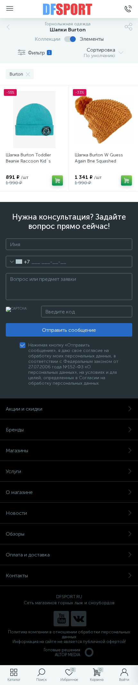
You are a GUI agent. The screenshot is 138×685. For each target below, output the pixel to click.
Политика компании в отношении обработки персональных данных (69, 634)
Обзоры (15, 534)
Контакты (17, 575)
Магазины (17, 450)
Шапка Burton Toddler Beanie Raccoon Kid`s (28, 158)
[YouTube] (61, 618)
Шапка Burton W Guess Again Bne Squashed (99, 158)
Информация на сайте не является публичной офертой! (69, 641)
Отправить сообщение (69, 330)
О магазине (19, 492)
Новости (16, 513)
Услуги (13, 471)
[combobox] (18, 261)
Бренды (15, 430)
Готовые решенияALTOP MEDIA (62, 652)
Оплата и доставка (28, 555)
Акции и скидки (24, 409)
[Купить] (57, 180)
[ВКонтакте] (78, 618)
